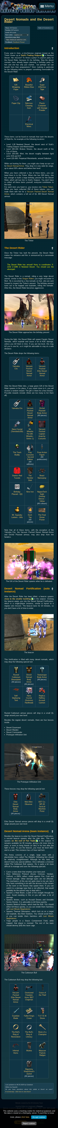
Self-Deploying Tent (16, 698)
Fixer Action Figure (42, 453)
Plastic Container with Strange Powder (42, 106)
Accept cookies (39, 1117)
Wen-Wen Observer (29, 803)
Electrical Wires (29, 125)
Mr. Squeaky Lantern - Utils (17, 516)
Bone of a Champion (42, 1033)
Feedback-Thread (18, 42)
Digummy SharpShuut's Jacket (29, 1071)
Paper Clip (16, 103)
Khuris (19, 1108)
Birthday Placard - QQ (17, 493)
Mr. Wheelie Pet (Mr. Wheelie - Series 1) (30, 434)
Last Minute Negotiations (20, 909)
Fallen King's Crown (29, 1017)
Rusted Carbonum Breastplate (16, 677)
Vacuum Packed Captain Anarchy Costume (42, 434)
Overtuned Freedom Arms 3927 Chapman (29, 996)
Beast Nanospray (42, 477)
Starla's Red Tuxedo (17, 477)
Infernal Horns (16, 1052)
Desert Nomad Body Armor (29, 678)
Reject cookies (29, 1123)
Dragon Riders (28, 279)
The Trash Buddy (17, 453)
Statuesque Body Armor (42, 676)
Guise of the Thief (42, 994)
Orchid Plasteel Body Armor (42, 410)
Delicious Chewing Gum (29, 105)
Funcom (40, 1106)
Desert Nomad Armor (15, 166)
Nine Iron (30, 492)
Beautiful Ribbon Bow (29, 86)
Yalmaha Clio (16, 367)
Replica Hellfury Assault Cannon (42, 699)
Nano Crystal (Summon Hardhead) (29, 699)
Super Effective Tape (42, 87)
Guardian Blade (15, 1017)
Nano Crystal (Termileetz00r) (17, 430)
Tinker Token (47, 187)
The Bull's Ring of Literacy (29, 1034)
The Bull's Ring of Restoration (15, 1034)
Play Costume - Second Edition (30, 455)
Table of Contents (45, 28)
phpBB (30, 1108)
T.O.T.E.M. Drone (42, 1017)
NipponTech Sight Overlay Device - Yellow (42, 496)
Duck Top (30, 516)
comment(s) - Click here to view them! (18, 1091)
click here (25, 1117)
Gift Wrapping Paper (16, 87)
